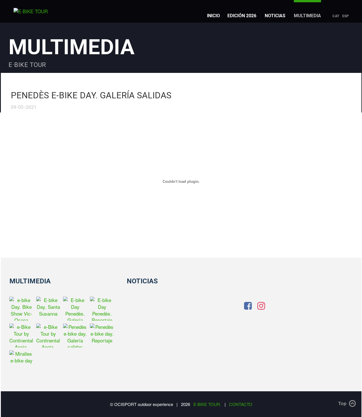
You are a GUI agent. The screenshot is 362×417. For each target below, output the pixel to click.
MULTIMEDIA (307, 15)
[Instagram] (261, 305)
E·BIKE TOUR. (207, 404)
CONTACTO (240, 404)
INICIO (213, 15)
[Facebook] (248, 305)
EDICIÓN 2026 (241, 15)
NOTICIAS (275, 15)
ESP (345, 16)
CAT (335, 16)
